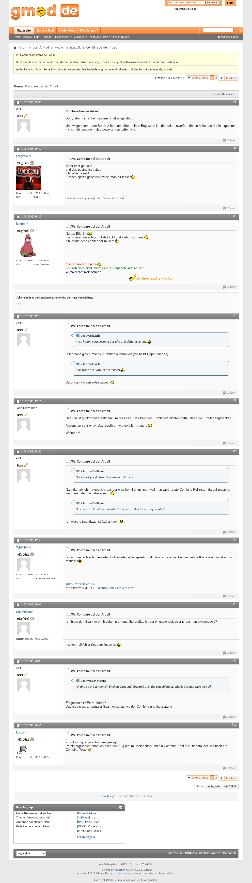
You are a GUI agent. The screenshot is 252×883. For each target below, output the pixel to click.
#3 (234, 216)
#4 (234, 315)
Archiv (215, 853)
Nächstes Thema (139, 796)
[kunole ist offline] (28, 245)
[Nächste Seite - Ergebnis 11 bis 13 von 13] (222, 78)
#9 (234, 660)
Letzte (230, 78)
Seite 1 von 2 (199, 77)
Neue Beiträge (23, 36)
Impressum (175, 853)
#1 (234, 101)
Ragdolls (75, 47)
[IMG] (80, 822)
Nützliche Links (99, 36)
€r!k (18, 303)
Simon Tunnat (122, 880)
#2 (234, 148)
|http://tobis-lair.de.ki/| (81, 584)
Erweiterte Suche (228, 36)
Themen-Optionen (223, 94)
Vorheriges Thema (114, 796)
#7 (234, 539)
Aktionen (79, 36)
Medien (59, 47)
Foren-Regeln (86, 837)
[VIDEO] (82, 826)
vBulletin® (120, 870)
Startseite (24, 30)
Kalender (47, 36)
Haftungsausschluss (196, 853)
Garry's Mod (45, 30)
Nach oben (230, 786)
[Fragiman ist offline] (28, 178)
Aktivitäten (67, 30)
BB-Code (82, 813)
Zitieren (231, 140)
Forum (22, 47)
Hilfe (230, 3)
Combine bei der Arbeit (41, 86)
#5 (234, 400)
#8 (234, 604)
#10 (234, 724)
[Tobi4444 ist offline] (23, 564)
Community (62, 36)
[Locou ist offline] (22, 748)
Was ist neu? (89, 30)
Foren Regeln (121, 36)
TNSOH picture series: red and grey (111, 588)
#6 (234, 451)
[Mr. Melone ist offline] (23, 628)
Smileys (82, 817)
